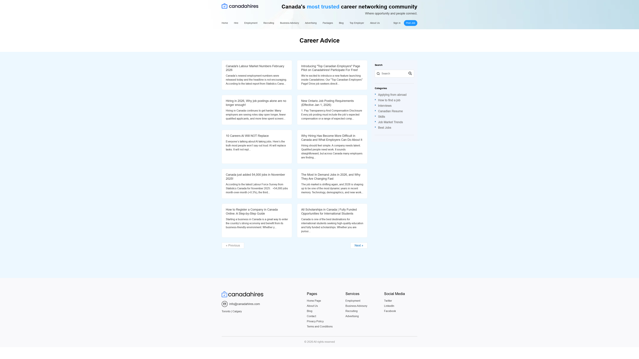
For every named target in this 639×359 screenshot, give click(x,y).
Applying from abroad (392, 94)
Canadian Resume (390, 111)
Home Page (314, 300)
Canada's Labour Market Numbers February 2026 (255, 68)
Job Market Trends (390, 122)
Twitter (388, 300)
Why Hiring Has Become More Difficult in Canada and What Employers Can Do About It (331, 137)
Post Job (410, 23)
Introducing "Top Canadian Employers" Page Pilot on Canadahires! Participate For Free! (330, 68)
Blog (341, 23)
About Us (375, 23)
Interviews (385, 105)
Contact (311, 316)
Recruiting (268, 23)
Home (225, 23)
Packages (328, 23)
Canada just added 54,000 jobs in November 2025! (255, 176)
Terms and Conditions (320, 326)
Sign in (397, 23)
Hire (236, 23)
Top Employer (357, 23)
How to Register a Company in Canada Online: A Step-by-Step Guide (252, 211)
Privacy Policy (315, 321)
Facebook (390, 311)
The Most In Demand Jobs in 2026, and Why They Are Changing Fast (330, 176)
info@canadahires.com (244, 304)
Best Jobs (384, 127)
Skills (381, 116)
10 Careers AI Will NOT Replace (247, 135)
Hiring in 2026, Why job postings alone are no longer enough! (256, 103)
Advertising (311, 23)
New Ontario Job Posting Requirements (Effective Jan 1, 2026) (327, 103)
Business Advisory (289, 23)
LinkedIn (389, 305)
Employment (250, 23)
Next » (359, 245)
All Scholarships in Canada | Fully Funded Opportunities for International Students (329, 211)
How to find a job (389, 100)
